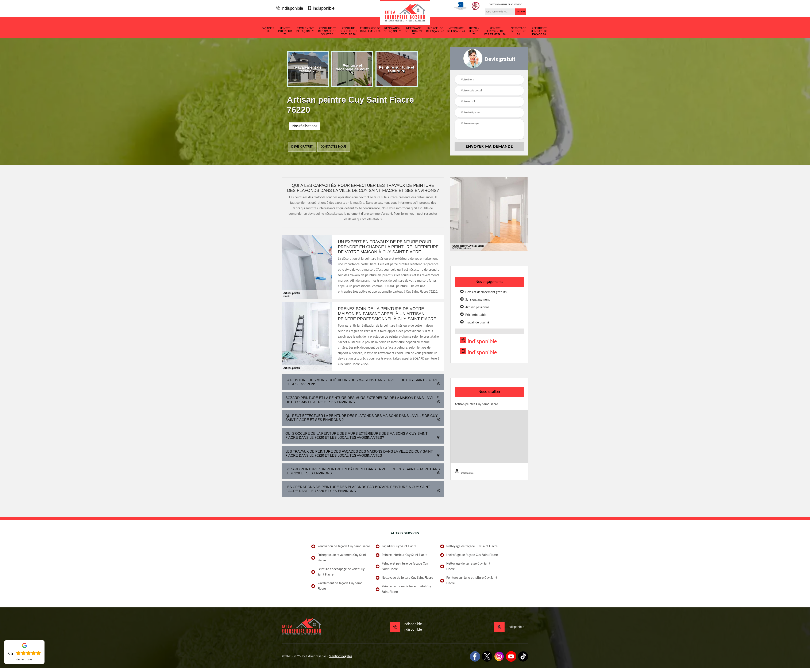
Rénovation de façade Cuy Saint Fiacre (343, 546)
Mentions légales (340, 656)
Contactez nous (334, 146)
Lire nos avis (24, 659)
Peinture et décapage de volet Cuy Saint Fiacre (340, 572)
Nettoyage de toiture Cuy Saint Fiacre (407, 578)
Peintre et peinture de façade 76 (539, 31)
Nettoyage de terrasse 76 (414, 31)
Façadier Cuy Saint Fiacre (399, 546)
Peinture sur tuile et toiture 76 (348, 31)
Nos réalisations (304, 126)
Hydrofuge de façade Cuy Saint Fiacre (472, 555)
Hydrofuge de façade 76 (435, 30)
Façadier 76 (268, 30)
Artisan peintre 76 (473, 31)
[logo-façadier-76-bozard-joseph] (405, 12)
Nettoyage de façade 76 (456, 30)
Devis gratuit (302, 146)
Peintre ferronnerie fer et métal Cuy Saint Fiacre (407, 589)
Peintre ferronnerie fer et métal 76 (495, 31)
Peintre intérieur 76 (285, 31)
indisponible (291, 8)
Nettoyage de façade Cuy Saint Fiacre (472, 546)
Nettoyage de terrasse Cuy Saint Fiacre (468, 566)
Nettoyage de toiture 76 (518, 31)
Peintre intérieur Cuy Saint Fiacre (404, 555)
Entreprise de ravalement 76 (370, 30)
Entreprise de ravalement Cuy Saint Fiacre (341, 557)
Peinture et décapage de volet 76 (327, 31)
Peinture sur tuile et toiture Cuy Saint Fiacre (471, 580)
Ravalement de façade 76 (305, 30)
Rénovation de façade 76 (392, 30)
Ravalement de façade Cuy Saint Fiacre (339, 586)
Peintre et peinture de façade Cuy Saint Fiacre (405, 566)
